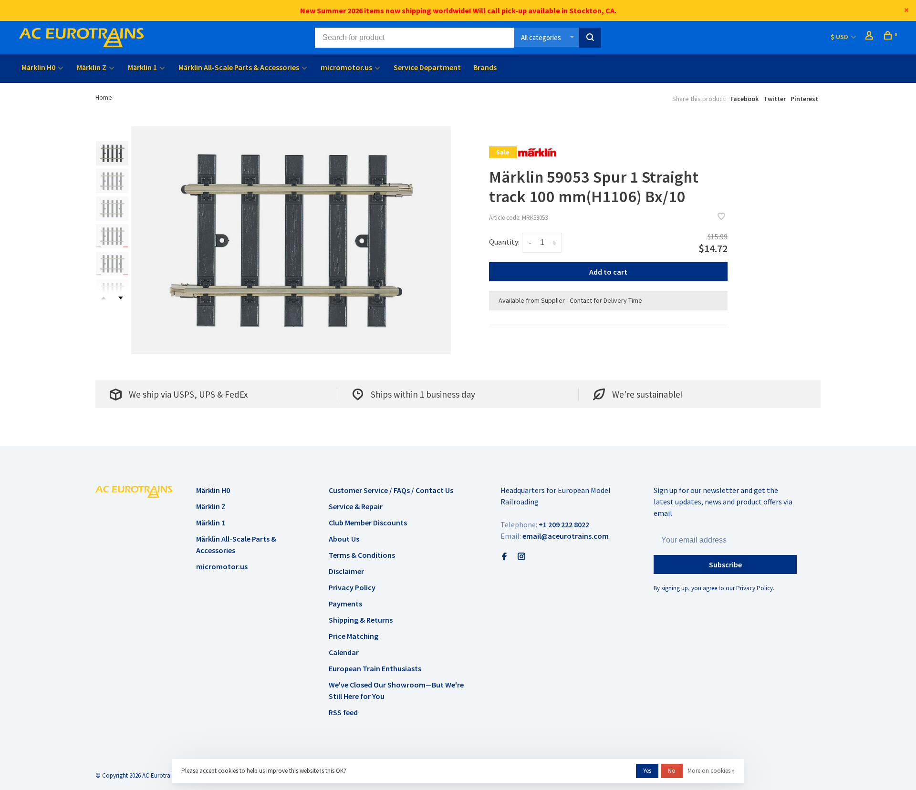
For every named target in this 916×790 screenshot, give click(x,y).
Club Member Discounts (368, 522)
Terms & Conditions (362, 555)
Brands (485, 67)
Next (120, 298)
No (672, 771)
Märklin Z (91, 67)
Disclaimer (346, 571)
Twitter (774, 98)
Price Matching (353, 636)
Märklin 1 (142, 67)
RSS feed (343, 712)
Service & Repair (356, 506)
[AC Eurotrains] (133, 491)
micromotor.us (346, 67)
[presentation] (112, 153)
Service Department (427, 67)
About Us (344, 539)
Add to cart (608, 272)
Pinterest (804, 98)
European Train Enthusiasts (375, 668)
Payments (345, 603)
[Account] (870, 36)
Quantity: (504, 241)
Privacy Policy (352, 587)
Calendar (344, 652)
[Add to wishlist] (721, 217)
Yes (647, 771)
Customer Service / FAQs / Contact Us (391, 490)
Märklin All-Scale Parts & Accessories (238, 67)
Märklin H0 (38, 67)
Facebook (744, 98)
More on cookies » (711, 771)
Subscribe (725, 564)
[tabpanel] (291, 240)
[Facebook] (504, 557)
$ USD (840, 36)
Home (103, 97)
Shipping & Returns (361, 620)
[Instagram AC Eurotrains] (521, 557)
